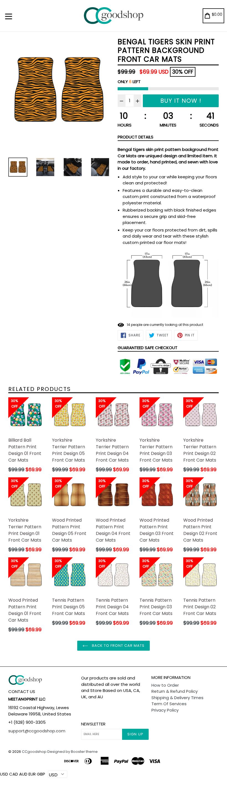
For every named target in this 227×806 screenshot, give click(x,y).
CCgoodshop (34, 751)
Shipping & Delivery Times (177, 698)
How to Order (165, 685)
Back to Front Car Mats (118, 645)
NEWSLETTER (93, 724)
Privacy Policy (165, 710)
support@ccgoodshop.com (36, 731)
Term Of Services (169, 704)
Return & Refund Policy (174, 691)
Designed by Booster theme (72, 751)
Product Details (135, 137)
